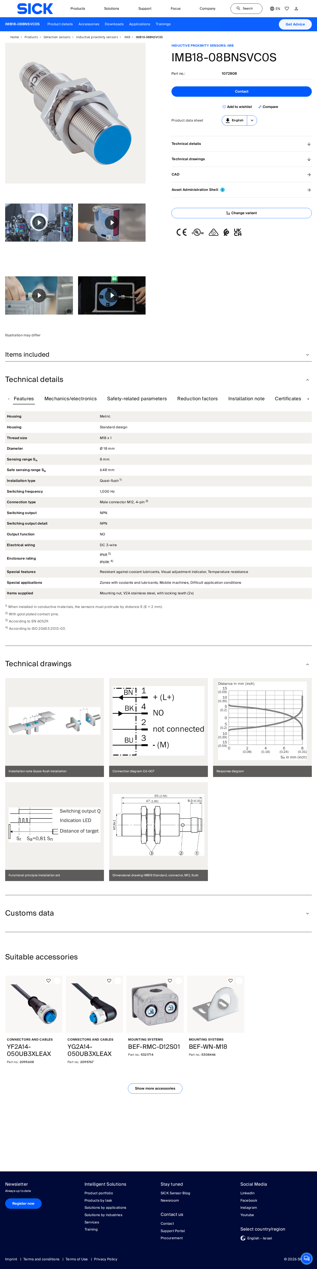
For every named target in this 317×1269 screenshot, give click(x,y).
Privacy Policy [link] (105, 1259)
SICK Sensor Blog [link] (175, 1193)
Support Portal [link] (173, 1231)
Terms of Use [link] (77, 1259)
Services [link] (92, 1222)
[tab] (24, 399)
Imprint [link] (11, 1259)
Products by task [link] (98, 1201)
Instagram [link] (248, 1208)
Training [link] (91, 1230)
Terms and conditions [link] (41, 1259)
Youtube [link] (247, 1215)
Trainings (163, 24)
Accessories (88, 24)
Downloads (114, 24)
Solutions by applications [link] (105, 1208)
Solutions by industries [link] (103, 1215)
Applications (139, 24)
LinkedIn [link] (247, 1193)
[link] (35, 8)
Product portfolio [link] (99, 1193)
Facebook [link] (248, 1201)
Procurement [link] (172, 1238)
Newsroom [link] (170, 1201)
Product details (60, 24)
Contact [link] (167, 1224)
